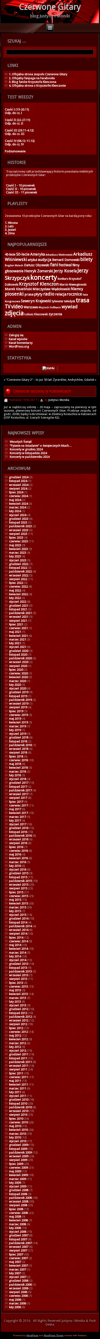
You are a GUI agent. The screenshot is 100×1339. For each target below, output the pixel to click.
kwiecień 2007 (18, 1265)
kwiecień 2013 (18, 994)
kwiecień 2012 (18, 1039)
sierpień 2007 (18, 1250)
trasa (82, 300)
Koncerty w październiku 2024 (30, 456)
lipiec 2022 (16, 583)
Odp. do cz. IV (14, 144)
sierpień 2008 (18, 1205)
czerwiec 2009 (18, 1167)
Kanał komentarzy (21, 342)
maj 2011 (15, 1080)
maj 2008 (15, 1216)
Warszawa (31, 307)
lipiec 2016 (16, 847)
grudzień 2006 (18, 1280)
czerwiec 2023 (18, 541)
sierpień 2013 (18, 979)
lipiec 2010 (16, 1118)
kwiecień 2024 (18, 503)
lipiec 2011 (16, 1073)
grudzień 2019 (18, 692)
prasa (28, 294)
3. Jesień (10, 229)
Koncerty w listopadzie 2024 (28, 453)
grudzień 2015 (18, 873)
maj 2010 (15, 1126)
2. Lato (9, 226)
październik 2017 (20, 790)
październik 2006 (20, 1284)
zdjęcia (14, 313)
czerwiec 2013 (18, 986)
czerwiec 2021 (18, 628)
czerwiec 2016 (18, 850)
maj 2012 (15, 1035)
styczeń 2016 (17, 869)
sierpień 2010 (18, 1114)
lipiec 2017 (16, 801)
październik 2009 (20, 1152)
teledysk (69, 301)
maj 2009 (15, 1171)
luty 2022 (15, 598)
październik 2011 (20, 1062)
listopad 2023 (18, 522)
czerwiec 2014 (18, 941)
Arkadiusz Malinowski (59, 254)
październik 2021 (20, 613)
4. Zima (10, 233)
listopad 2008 (18, 1194)
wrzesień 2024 (18, 485)
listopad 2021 (18, 609)
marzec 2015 (17, 907)
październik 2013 (20, 971)
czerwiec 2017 (18, 805)
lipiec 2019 (16, 711)
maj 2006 (15, 1299)
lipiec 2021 (16, 624)
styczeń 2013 (17, 1005)
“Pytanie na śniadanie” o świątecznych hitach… (41, 445)
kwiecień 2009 (18, 1175)
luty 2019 (15, 730)
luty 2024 (15, 511)
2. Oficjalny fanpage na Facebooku (32, 78)
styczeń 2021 (17, 647)
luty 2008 (15, 1228)
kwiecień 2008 (18, 1220)
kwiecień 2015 (18, 903)
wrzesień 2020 (18, 662)
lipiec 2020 (16, 669)
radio (48, 294)
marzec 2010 (17, 1133)
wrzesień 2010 (18, 1111)
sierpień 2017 (18, 798)
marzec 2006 (17, 1303)
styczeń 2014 (17, 960)
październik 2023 (20, 526)
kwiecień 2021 (18, 635)
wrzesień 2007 (18, 1246)
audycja (44, 259)
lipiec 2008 (16, 1209)
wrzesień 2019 (18, 703)
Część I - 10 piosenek (20, 185)
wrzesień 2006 (18, 1288)
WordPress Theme (53, 1335)
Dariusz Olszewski (36, 265)
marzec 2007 (17, 1269)
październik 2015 (20, 881)
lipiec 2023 (16, 537)
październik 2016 (20, 835)
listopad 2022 (18, 567)
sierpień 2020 (18, 666)
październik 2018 (20, 745)
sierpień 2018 (18, 752)
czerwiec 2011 (18, 1077)
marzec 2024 (17, 507)
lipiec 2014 (16, 937)
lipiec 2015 (16, 892)
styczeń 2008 (17, 1231)
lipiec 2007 (16, 1254)
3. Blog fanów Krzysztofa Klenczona (32, 82)
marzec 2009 (17, 1179)
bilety (86, 259)
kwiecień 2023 (18, 549)
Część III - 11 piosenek (21, 192)
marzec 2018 (17, 771)
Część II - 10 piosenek (21, 189)
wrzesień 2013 (18, 975)
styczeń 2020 (17, 688)
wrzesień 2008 (18, 1201)
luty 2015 (15, 911)
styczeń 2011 (17, 1096)
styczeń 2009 (17, 1186)
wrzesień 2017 (18, 794)
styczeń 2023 (17, 560)
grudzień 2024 (18, 477)
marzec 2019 (17, 726)
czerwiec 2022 (18, 586)
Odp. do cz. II (14, 123)
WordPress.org (19, 346)
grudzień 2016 (18, 828)
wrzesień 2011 (18, 1065)
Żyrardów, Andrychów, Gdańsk (73, 379)
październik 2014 (20, 926)
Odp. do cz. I (13, 113)
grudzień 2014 (18, 918)
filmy (76, 265)
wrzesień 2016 (18, 839)
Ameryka (37, 254)
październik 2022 (20, 571)
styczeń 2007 (17, 1277)
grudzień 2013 (18, 963)
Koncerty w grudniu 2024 (26, 449)
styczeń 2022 (17, 601)
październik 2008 (20, 1197)
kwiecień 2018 (18, 767)
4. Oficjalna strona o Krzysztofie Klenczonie (37, 85)
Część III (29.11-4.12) (19, 130)
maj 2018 (15, 764)
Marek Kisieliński (18, 289)
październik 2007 (20, 1243)
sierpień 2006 (18, 1292)
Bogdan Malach (14, 265)
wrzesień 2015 (18, 884)
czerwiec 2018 (18, 760)
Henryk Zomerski (38, 271)
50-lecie (23, 254)
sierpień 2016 (18, 843)
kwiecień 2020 (18, 677)
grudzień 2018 (18, 737)
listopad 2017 (18, 786)
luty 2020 (15, 684)
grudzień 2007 (18, 1235)
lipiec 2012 (16, 1028)
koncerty (43, 277)
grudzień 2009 (18, 1145)
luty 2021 (15, 643)
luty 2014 (15, 956)
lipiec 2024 (16, 492)
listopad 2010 (18, 1103)
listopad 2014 (18, 922)
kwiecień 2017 (18, 813)
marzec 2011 (17, 1088)
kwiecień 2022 (18, 594)
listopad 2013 (18, 967)
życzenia (55, 314)
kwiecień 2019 (18, 722)
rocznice (74, 294)
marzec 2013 (17, 998)
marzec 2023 (17, 552)
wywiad (69, 306)
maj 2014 (15, 945)
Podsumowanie (15, 151)
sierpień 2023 (18, 534)
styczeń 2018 (17, 779)
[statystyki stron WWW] (48, 368)
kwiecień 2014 (18, 948)
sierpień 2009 (18, 1160)
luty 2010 (15, 1137)
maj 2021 (15, 632)
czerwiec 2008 (18, 1213)
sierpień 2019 (18, 707)
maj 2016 (15, 854)
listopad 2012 (18, 1013)
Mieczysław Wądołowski (51, 289)
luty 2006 (15, 1307)
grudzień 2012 (18, 1009)
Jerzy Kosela (65, 270)
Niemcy (77, 289)
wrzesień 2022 (18, 575)
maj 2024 (15, 500)
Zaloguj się (16, 335)
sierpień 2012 (18, 1024)
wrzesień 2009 (18, 1156)
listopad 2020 (18, 654)
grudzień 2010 (18, 1099)
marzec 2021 (17, 639)
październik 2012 (20, 1016)
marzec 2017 (17, 817)
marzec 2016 (17, 862)
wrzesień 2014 (18, 930)
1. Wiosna (11, 222)
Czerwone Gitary (50, 7)
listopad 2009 (18, 1148)
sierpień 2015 (18, 888)
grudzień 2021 (18, 605)
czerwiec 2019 (18, 715)
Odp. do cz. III (14, 134)
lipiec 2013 (16, 983)
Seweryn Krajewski (36, 301)
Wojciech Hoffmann (50, 307)
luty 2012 (15, 1047)
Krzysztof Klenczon (39, 284)
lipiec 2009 (16, 1164)
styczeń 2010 (17, 1141)
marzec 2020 (17, 681)
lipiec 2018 (16, 756)
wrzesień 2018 (18, 749)
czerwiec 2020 (18, 673)
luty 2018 (15, 775)
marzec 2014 (17, 952)
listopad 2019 (18, 696)
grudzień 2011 (18, 1054)
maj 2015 (15, 899)
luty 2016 (15, 866)
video (17, 306)
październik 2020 (20, 658)
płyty (38, 294)
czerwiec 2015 (18, 896)
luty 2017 (15, 820)
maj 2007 (15, 1262)
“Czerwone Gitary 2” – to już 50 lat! (29, 379)
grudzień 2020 (18, 651)
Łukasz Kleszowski (36, 314)
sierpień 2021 (18, 620)
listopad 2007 (18, 1239)
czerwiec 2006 (18, 1295)
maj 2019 (15, 718)
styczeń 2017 (17, 824)
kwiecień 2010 (18, 1129)
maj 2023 (15, 545)
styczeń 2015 (17, 914)
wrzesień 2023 (18, 530)
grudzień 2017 (18, 782)
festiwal (65, 265)
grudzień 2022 (18, 564)
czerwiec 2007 (18, 1258)
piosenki (14, 294)
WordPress (32, 1335)
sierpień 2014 (18, 933)
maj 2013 (15, 990)
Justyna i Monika (58, 400)
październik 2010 (20, 1107)
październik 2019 (20, 700)
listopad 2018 (18, 741)
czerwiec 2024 (18, 496)
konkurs (63, 278)
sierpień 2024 (18, 488)
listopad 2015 (18, 877)
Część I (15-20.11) (17, 109)
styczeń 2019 (17, 733)
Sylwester (57, 301)
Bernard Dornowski (66, 260)
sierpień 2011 (18, 1069)
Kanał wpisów (18, 339)
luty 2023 (15, 556)
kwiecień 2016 (18, 858)
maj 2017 (15, 809)
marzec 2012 (17, 1043)
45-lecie (10, 254)
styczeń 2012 (17, 1050)
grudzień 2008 (18, 1190)
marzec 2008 (17, 1224)
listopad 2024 (18, 481)
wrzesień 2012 (18, 1020)
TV (7, 306)
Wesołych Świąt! (21, 441)
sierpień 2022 (18, 579)
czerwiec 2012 (18, 1032)
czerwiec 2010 (18, 1122)
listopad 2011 (18, 1058)
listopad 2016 (18, 832)
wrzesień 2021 (18, 616)
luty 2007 (15, 1273)
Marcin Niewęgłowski (73, 284)
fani (54, 264)
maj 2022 (15, 590)
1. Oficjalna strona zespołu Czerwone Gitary (38, 74)
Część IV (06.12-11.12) (20, 141)
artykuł (32, 260)
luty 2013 (15, 1001)
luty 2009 (15, 1182)
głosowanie (14, 271)
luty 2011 (15, 1092)
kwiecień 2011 (18, 1084)
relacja (60, 294)
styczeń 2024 (17, 515)
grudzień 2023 (18, 518)
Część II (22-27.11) (17, 120)
